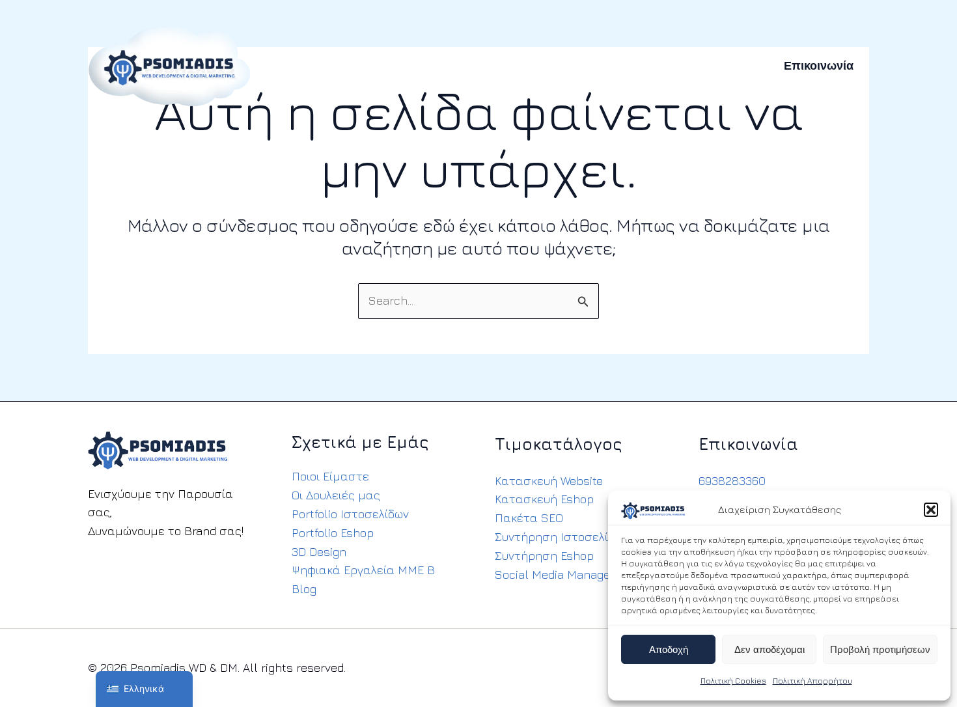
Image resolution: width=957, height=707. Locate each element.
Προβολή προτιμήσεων (880, 649)
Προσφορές (660, 65)
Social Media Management (567, 574)
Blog (304, 589)
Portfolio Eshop (333, 533)
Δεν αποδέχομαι (769, 649)
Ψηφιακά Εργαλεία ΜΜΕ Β (363, 570)
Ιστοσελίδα (370, 65)
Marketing (585, 65)
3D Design (319, 552)
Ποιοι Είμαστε (330, 476)
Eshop (435, 65)
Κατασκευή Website (549, 481)
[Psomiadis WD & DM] (169, 64)
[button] (930, 509)
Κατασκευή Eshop (544, 499)
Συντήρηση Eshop (544, 555)
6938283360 (732, 481)
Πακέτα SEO (529, 518)
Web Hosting (504, 65)
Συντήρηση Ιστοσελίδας (562, 537)
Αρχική (304, 65)
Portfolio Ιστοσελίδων (350, 514)
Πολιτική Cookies (733, 681)
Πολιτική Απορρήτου (812, 681)
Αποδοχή (668, 649)
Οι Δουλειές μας (336, 495)
